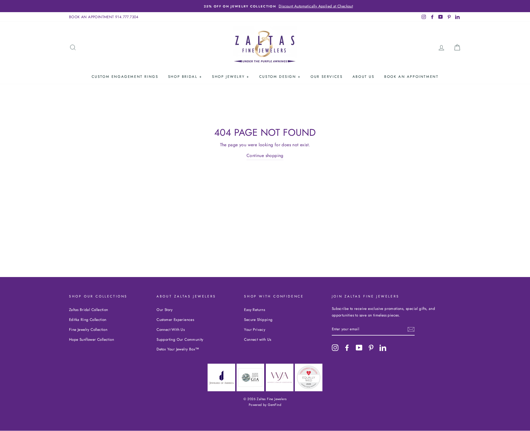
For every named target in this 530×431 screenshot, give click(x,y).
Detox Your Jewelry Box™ (178, 349)
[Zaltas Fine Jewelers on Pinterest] (371, 347)
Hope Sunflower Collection (91, 339)
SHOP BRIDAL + (185, 76)
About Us (364, 76)
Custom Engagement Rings (125, 76)
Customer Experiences (175, 319)
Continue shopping (265, 155)
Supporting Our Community (180, 339)
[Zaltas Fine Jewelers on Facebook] (347, 347)
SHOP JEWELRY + (230, 76)
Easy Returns (254, 309)
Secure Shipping (258, 319)
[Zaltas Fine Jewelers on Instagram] (335, 347)
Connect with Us (257, 339)
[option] (265, 6)
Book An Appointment (411, 76)
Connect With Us (171, 329)
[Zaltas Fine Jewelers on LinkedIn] (383, 347)
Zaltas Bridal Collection (88, 309)
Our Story (165, 309)
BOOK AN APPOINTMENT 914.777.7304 (104, 17)
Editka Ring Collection (88, 319)
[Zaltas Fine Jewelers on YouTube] (359, 347)
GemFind (274, 404)
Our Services (327, 76)
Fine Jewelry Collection (88, 329)
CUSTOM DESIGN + (280, 76)
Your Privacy (254, 329)
